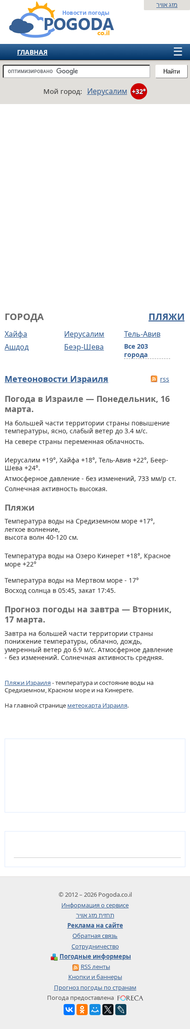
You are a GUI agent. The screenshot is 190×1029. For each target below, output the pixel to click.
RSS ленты (95, 966)
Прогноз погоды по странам (95, 987)
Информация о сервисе (95, 905)
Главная (32, 52)
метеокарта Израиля (97, 705)
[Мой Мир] (95, 1009)
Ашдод (17, 346)
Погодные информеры (95, 956)
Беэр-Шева (84, 346)
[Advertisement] (95, 206)
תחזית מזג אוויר (95, 915)
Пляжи (166, 317)
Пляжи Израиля (28, 682)
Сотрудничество (95, 946)
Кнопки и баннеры (95, 977)
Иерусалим (84, 334)
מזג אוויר (167, 4)
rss (164, 379)
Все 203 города (136, 350)
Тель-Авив (142, 334)
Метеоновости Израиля (56, 378)
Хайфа (16, 334)
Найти (171, 71)
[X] (107, 1009)
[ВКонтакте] (69, 1009)
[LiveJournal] (120, 1009)
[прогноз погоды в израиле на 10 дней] (52, 34)
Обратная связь (95, 935)
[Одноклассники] (82, 1009)
